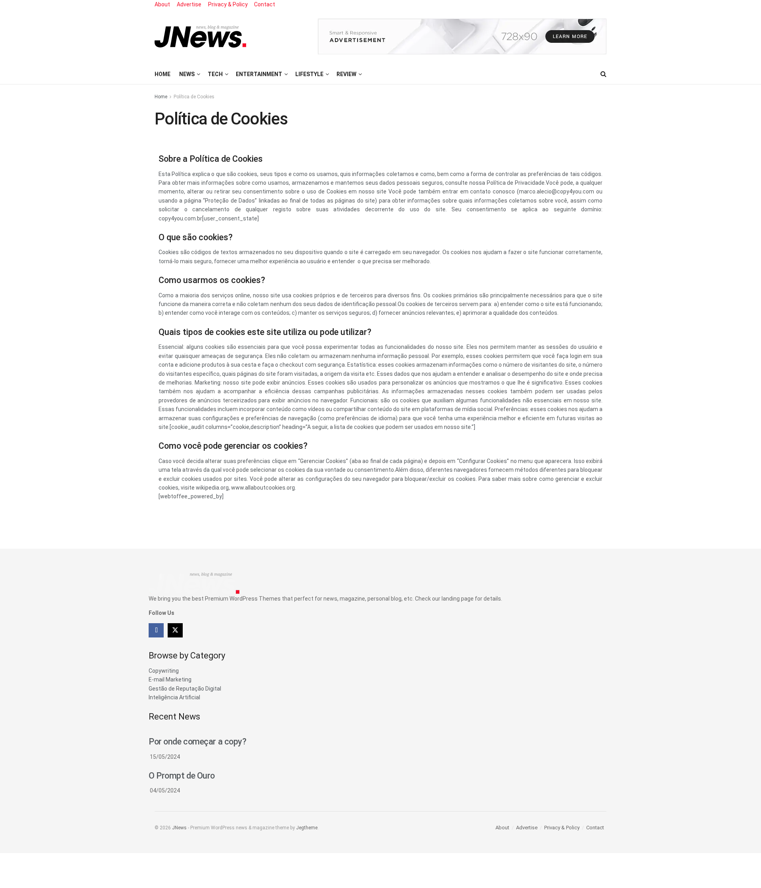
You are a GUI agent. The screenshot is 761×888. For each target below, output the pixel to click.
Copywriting (164, 671)
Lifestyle (309, 74)
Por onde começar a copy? (198, 741)
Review (346, 74)
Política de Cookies (194, 97)
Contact (264, 4)
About (162, 4)
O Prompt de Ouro (182, 776)
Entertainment (259, 74)
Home (162, 74)
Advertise (189, 4)
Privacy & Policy (228, 4)
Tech (215, 74)
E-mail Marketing (170, 679)
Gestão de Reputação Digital (185, 688)
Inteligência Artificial (174, 697)
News (187, 74)
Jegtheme (306, 828)
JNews (179, 828)
